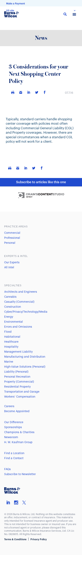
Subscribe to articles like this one (41, 182)
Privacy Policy (38, 539)
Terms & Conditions (15, 539)
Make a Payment (15, 3)
